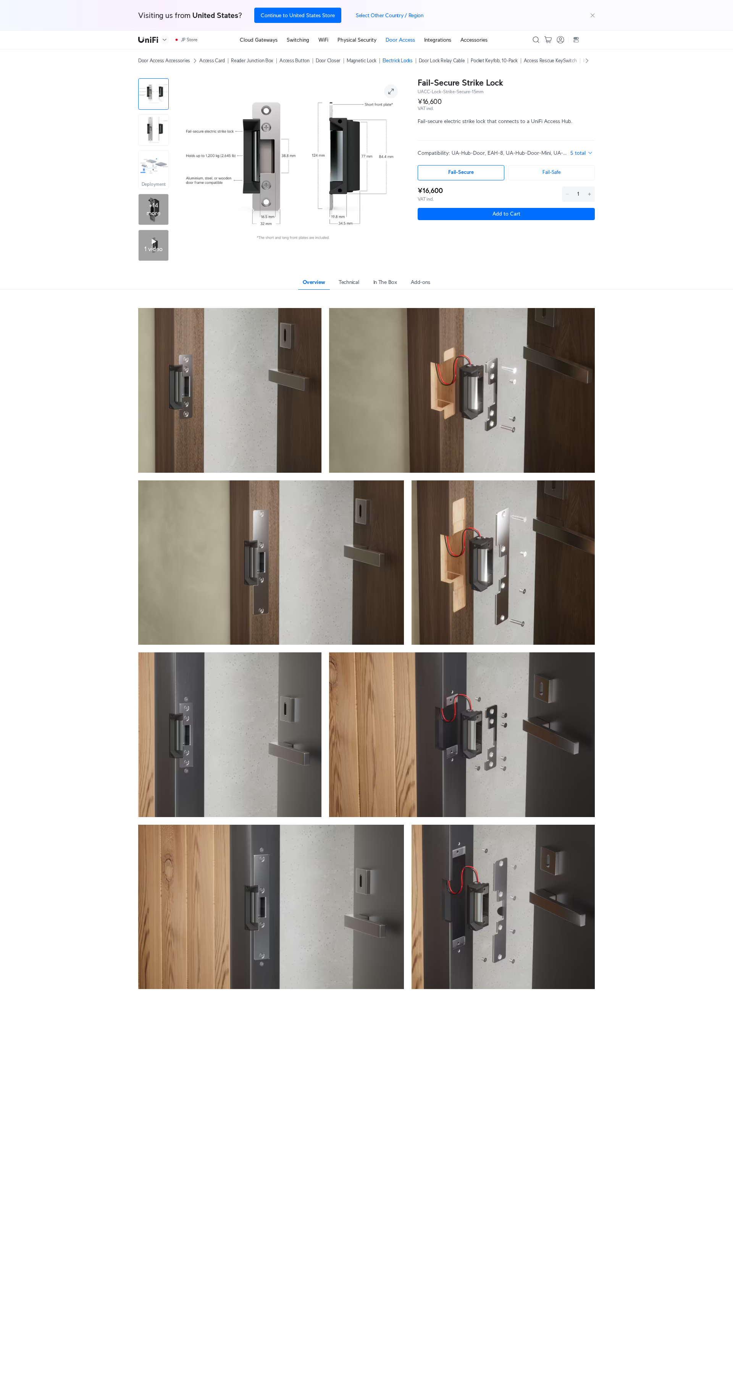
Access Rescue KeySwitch (550, 60)
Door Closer (328, 60)
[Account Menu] (560, 40)
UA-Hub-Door (468, 153)
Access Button (294, 60)
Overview (314, 282)
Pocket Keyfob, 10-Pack (494, 60)
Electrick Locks (398, 60)
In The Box (385, 282)
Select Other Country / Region (389, 15)
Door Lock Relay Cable (442, 60)
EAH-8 (495, 153)
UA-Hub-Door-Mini (528, 153)
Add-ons (420, 282)
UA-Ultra (564, 153)
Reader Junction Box (252, 60)
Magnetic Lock (361, 60)
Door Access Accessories (164, 60)
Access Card (212, 60)
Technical (349, 282)
